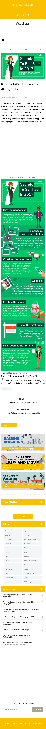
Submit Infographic (26, 5)
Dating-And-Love (30, 539)
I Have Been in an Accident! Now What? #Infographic (17, 636)
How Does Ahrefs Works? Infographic (16, 630)
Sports (7, 573)
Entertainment (9, 548)
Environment (28, 548)
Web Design (28, 582)
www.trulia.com (20, 373)
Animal (7, 531)
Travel (26, 578)
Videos (7, 582)
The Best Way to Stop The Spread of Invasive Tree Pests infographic (21, 610)
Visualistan (25, 723)
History (7, 561)
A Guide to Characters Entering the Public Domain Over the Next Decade (18, 643)
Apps (26, 531)
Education (27, 544)
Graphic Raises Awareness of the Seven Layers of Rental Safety (22, 486)
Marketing (8, 569)
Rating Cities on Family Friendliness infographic (19, 449)
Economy (8, 544)
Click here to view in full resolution (23, 177)
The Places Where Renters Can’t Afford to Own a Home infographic (22, 467)
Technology (9, 578)
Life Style (27, 565)
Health (26, 556)
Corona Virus (9, 539)
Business (8, 535)
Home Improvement (30, 561)
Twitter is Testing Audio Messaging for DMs (18, 617)
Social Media (28, 569)
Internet (7, 565)
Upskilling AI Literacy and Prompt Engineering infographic (20, 596)
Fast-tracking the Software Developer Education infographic (20, 603)
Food (6, 556)
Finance (26, 552)
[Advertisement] (23, 150)
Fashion (7, 552)
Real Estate (6, 389)
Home (15, 5)
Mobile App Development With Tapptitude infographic (18, 623)
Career (26, 535)
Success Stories (29, 573)
